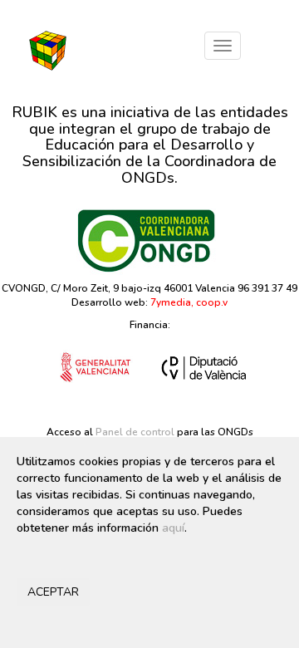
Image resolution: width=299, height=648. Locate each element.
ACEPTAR (53, 592)
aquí (173, 528)
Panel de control (135, 432)
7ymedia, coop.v (189, 302)
